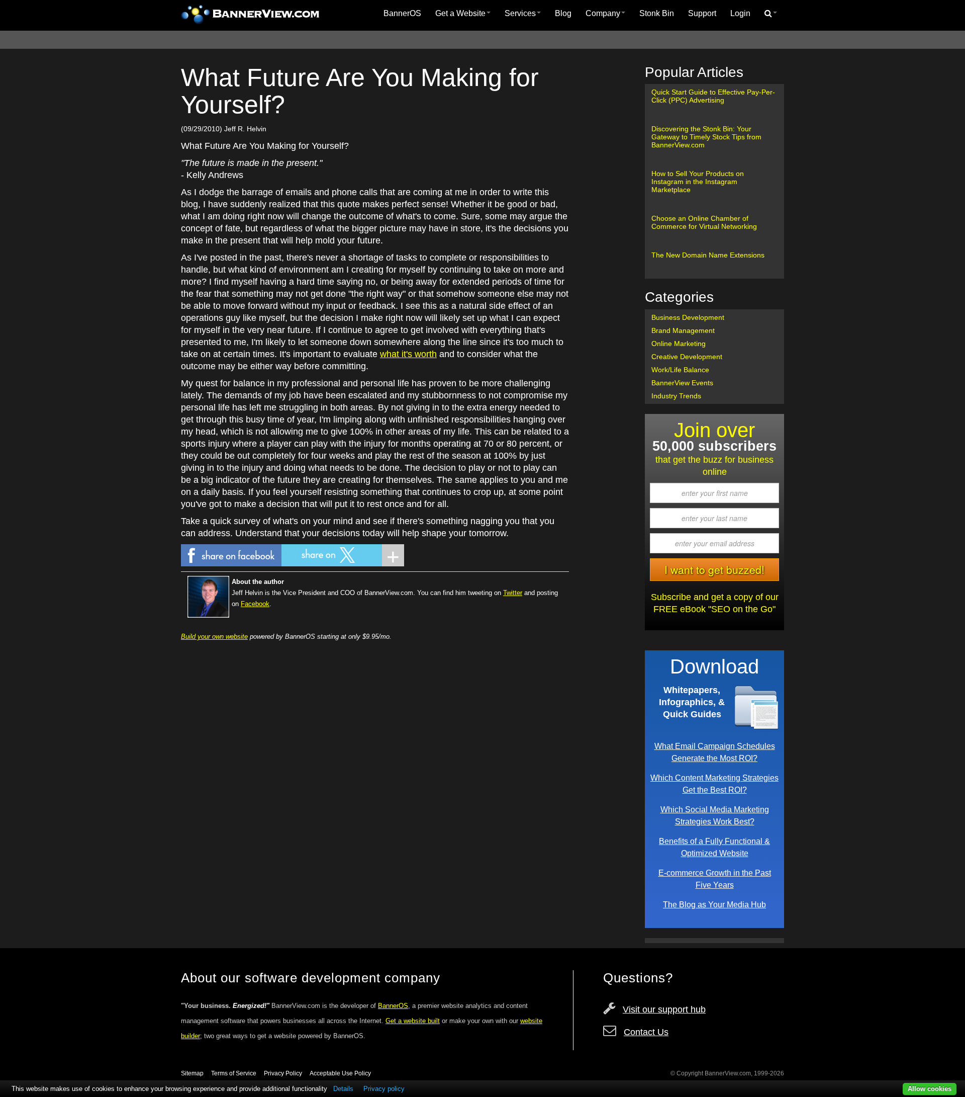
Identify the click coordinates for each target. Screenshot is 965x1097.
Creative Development (686, 357)
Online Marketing (678, 344)
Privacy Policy (283, 1073)
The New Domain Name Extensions (707, 255)
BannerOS (402, 13)
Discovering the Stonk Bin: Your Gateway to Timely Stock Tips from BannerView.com (706, 137)
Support (702, 13)
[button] (770, 14)
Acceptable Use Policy (340, 1073)
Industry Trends (676, 396)
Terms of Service (233, 1073)
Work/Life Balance (680, 370)
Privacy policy (384, 1088)
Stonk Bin (656, 13)
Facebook (255, 604)
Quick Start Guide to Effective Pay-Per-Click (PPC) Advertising (713, 96)
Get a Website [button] (460, 13)
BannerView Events (682, 383)
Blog (563, 13)
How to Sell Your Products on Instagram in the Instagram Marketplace (697, 182)
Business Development (687, 317)
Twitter (512, 593)
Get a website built (412, 1021)
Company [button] (603, 13)
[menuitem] (402, 14)
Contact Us (646, 1032)
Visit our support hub (664, 1009)
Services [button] (520, 13)
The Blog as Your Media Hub (714, 904)
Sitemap (192, 1073)
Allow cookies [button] (929, 1088)
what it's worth (408, 354)
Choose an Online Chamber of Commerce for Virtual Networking (704, 222)
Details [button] (343, 1088)
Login (740, 13)
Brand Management (683, 330)
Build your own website (214, 636)
